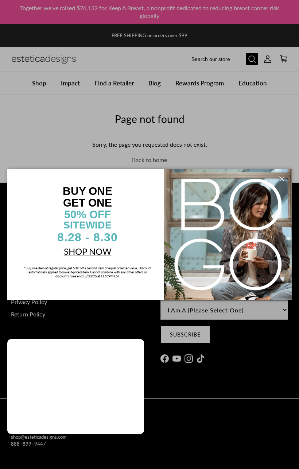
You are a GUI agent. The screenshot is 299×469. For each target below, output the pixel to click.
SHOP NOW (88, 251)
